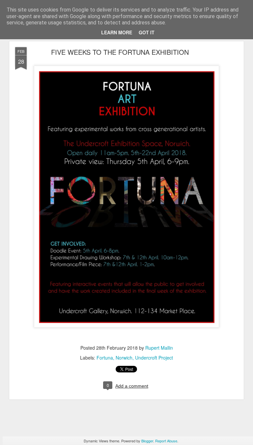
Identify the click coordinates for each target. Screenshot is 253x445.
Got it (147, 32)
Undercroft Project (154, 357)
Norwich (124, 357)
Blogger (147, 440)
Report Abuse (166, 440)
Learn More (116, 32)
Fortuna (105, 357)
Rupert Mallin (159, 347)
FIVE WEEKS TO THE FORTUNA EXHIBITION (120, 52)
